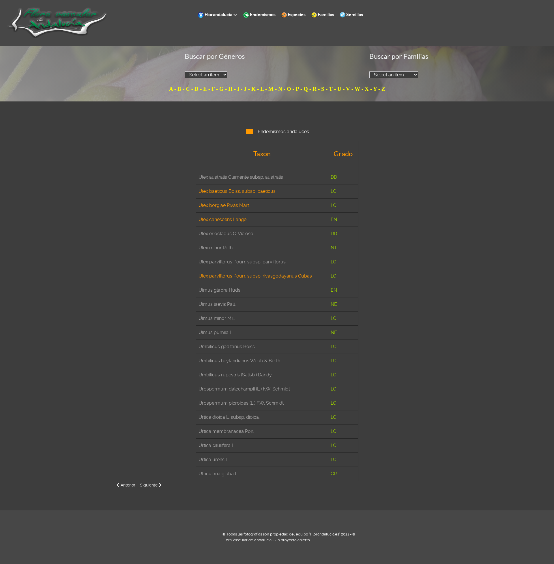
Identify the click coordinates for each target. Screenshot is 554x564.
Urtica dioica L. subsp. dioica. (229, 417)
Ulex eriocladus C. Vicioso (226, 233)
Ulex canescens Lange (222, 219)
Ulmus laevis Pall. (217, 304)
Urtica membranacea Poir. (226, 431)
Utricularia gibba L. (218, 473)
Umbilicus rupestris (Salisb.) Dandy (235, 375)
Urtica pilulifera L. (217, 445)
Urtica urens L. (214, 459)
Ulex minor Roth (216, 247)
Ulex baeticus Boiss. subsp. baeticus (237, 191)
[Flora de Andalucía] (57, 22)
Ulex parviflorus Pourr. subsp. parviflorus (242, 262)
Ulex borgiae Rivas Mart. (224, 205)
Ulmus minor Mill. (217, 318)
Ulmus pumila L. (216, 332)
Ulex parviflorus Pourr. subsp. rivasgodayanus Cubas (255, 276)
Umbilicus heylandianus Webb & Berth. (240, 360)
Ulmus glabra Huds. (220, 290)
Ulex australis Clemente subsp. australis (241, 177)
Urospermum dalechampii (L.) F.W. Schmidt (244, 389)
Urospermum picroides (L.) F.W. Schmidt (241, 403)
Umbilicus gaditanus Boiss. (227, 346)
